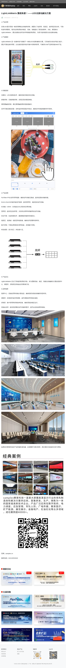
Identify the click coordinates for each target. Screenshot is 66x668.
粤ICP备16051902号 (47, 663)
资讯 (24, 5)
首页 (18, 5)
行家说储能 (19, 1)
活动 (42, 5)
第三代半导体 (20, 651)
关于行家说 (56, 5)
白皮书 (35, 5)
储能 (18, 653)
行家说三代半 (12, 1)
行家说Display (4, 1)
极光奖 (48, 5)
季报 (29, 5)
